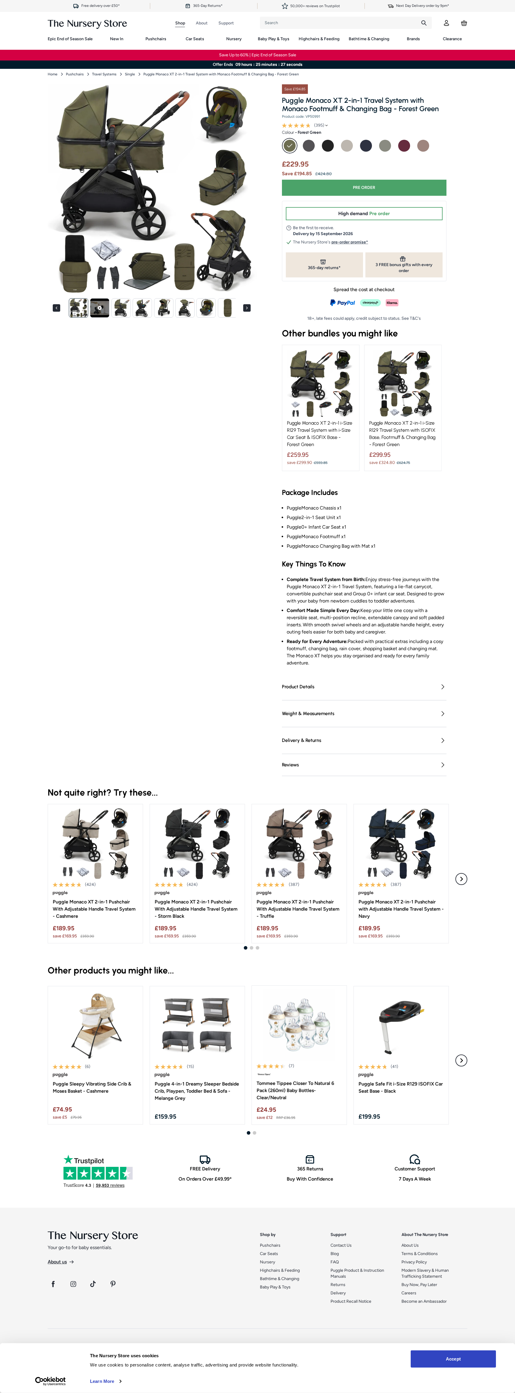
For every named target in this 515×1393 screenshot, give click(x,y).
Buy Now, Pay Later (419, 1284)
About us (57, 1262)
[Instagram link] (73, 1284)
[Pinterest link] (113, 1284)
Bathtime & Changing (369, 38)
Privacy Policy (414, 1262)
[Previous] (57, 308)
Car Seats (195, 38)
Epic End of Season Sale (70, 38)
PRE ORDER (364, 187)
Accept (453, 1358)
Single (130, 74)
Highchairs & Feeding (319, 38)
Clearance (452, 38)
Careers (408, 1293)
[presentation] (338, 23)
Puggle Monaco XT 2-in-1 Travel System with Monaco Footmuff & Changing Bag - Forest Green (221, 74)
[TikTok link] (93, 1284)
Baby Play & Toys (273, 38)
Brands (413, 38)
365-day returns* (324, 267)
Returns (338, 1284)
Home (53, 74)
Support (226, 23)
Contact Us (341, 1245)
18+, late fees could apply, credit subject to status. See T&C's (364, 318)
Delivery (338, 1293)
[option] (289, 145)
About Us (410, 1245)
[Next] (247, 308)
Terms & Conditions (419, 1253)
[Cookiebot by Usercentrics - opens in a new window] (50, 1381)
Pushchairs (155, 38)
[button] (78, 308)
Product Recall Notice (351, 1301)
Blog (335, 1253)
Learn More (102, 1381)
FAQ (335, 1262)
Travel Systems (104, 74)
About (202, 23)
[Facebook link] (53, 1284)
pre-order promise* (349, 242)
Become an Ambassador (424, 1301)
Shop (180, 23)
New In (116, 38)
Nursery (234, 38)
